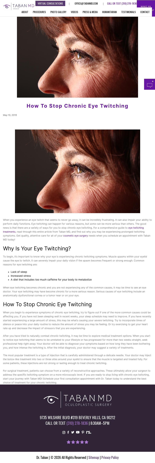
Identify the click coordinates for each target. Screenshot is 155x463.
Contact (145, 12)
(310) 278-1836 (129, 3)
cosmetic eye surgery (75, 235)
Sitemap (93, 457)
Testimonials (128, 12)
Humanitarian (109, 12)
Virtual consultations (50, 3)
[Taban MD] (19, 6)
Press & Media (90, 12)
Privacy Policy (110, 457)
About (24, 12)
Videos (74, 12)
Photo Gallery (58, 12)
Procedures (39, 12)
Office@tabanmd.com (86, 3)
